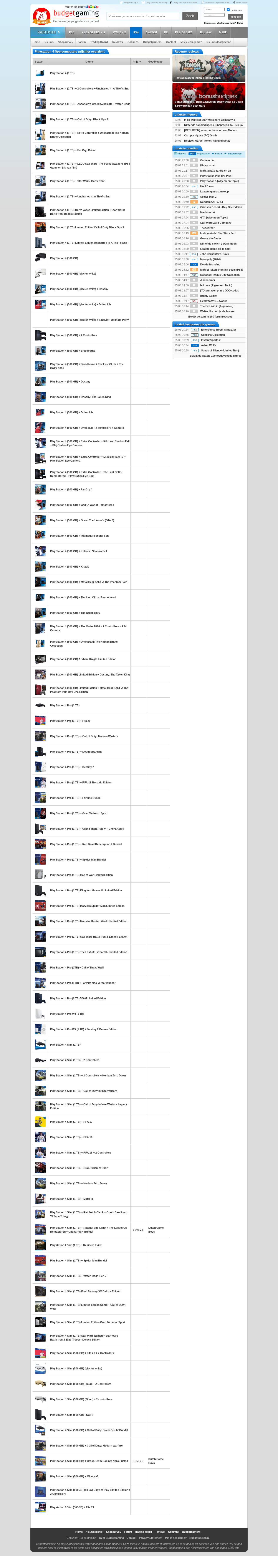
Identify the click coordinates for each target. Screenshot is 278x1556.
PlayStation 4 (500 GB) (64, 258)
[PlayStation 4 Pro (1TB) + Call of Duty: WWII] (40, 967)
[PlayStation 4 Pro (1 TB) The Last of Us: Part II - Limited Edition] (40, 952)
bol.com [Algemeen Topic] (216, 285)
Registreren (210, 23)
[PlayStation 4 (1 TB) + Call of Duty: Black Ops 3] (40, 119)
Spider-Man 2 (204, 196)
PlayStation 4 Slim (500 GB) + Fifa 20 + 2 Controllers (82, 1353)
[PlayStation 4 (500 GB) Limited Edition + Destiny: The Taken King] (40, 674)
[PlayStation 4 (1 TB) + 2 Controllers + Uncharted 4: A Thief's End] (40, 88)
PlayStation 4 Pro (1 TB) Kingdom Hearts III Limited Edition (86, 890)
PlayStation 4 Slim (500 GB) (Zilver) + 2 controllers (81, 1399)
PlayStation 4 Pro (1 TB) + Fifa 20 (70, 720)
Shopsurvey (65, 42)
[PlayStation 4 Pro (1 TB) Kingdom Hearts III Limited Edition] (40, 890)
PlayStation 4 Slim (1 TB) (65, 1044)
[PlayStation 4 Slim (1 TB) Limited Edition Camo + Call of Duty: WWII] (40, 1306)
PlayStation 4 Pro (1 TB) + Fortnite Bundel (75, 798)
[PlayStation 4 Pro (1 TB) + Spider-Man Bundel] (40, 859)
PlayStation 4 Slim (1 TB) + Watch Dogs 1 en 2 (78, 1276)
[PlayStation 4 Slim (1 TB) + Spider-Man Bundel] (40, 1260)
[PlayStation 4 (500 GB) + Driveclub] (40, 412)
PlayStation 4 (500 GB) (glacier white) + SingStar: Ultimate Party (89, 319)
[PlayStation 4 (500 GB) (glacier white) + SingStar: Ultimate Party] (40, 319)
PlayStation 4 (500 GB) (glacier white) (73, 273)
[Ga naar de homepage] (65, 16)
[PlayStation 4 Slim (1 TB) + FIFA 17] (40, 1121)
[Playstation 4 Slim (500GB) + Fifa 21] (40, 1507)
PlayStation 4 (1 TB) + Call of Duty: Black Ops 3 (79, 119)
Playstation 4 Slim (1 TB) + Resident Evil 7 (76, 1245)
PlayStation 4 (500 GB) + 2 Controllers (73, 335)
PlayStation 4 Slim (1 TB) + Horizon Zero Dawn (78, 1183)
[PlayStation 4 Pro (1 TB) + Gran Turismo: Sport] (40, 813)
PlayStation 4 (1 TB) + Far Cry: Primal (73, 150)
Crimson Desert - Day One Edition (217, 207)
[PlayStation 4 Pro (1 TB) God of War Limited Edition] (40, 874)
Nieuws (49, 42)
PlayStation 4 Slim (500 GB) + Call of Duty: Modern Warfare (86, 1445)
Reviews (117, 42)
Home (36, 42)
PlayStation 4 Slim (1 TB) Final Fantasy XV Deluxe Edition (85, 1291)
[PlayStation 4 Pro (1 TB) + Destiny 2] (40, 766)
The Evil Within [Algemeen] (216, 306)
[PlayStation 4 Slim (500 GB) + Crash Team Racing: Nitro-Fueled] (40, 1460)
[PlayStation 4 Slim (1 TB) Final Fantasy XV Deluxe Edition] (40, 1291)
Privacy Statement (150, 1537)
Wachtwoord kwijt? (226, 23)
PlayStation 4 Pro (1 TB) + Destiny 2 (72, 767)
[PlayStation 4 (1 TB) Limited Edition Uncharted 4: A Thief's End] (40, 242)
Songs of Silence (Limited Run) (220, 350)
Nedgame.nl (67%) (211, 202)
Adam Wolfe (208, 345)
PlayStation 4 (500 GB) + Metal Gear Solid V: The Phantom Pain (88, 582)
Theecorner (207, 228)
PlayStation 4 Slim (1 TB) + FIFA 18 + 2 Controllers (80, 1152)
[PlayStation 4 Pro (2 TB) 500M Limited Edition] (40, 998)
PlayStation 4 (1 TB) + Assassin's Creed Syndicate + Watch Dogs (90, 104)
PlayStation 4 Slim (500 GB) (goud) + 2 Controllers (80, 1384)
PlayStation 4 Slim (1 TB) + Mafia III (71, 1198)
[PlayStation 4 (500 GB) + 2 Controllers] (40, 335)
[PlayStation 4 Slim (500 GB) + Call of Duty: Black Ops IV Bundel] (40, 1430)
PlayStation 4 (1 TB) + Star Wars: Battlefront (77, 181)
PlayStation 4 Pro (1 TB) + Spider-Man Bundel (78, 859)
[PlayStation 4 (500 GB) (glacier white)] (40, 273)
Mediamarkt (207, 212)
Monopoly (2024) (206, 259)
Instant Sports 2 (211, 340)
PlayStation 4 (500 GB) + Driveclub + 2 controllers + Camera (87, 427)
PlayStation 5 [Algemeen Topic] (219, 181)
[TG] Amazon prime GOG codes (219, 290)
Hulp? (240, 23)
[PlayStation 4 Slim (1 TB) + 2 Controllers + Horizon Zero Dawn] (40, 1075)
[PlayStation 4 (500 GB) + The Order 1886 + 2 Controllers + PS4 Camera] (40, 628)
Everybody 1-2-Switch (209, 301)
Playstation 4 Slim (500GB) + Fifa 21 (72, 1507)
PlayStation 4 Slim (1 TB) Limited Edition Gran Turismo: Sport (87, 1322)
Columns (133, 42)
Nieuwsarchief (94, 1531)
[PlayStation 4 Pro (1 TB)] (40, 705)
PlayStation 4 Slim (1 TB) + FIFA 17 (71, 1121)
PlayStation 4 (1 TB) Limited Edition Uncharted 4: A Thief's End (88, 242)
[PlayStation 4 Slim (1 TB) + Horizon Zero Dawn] (40, 1183)
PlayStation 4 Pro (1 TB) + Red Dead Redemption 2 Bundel (86, 844)
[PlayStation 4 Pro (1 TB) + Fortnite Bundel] (40, 797)
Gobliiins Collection (213, 334)
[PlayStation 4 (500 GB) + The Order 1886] (40, 612)
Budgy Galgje (208, 295)
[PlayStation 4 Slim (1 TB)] (40, 1044)
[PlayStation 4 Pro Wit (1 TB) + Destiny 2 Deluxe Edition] (40, 1029)
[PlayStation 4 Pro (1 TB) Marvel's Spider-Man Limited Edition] (40, 905)
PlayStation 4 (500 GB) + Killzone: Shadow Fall (78, 551)
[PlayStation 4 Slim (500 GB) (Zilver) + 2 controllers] (40, 1399)
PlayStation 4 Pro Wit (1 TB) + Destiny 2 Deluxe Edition (83, 1029)
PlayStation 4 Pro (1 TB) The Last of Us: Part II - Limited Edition (88, 952)
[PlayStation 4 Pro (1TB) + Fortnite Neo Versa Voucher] (40, 982)
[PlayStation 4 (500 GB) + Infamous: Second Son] (40, 535)
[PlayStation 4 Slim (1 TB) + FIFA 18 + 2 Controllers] (40, 1152)
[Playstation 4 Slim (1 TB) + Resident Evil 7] (40, 1245)
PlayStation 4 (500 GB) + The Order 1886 (75, 612)
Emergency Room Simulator (218, 329)
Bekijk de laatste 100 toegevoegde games (216, 355)
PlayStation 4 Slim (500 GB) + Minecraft (74, 1476)
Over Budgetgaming (111, 1537)
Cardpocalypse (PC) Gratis (200, 135)
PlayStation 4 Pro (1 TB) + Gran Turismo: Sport (78, 813)
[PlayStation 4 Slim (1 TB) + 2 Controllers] (40, 1059)
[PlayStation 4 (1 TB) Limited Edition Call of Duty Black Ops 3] (40, 227)
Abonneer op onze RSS (217, 2)
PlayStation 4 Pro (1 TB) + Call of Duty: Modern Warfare (84, 736)
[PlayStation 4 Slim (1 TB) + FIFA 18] (40, 1137)
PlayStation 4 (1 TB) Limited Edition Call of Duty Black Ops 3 (87, 227)
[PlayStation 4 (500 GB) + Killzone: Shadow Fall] (40, 551)
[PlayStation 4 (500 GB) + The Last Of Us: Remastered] (40, 597)
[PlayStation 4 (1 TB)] (40, 73)
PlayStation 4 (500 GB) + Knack (69, 566)
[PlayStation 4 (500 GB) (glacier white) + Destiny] (40, 288)
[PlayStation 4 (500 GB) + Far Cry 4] (40, 489)
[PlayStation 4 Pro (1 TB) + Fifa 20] (40, 720)
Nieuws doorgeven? (219, 42)
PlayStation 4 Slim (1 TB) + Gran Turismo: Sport (79, 1168)
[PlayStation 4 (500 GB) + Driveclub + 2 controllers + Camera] (40, 427)
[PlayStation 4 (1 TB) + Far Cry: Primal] (40, 150)
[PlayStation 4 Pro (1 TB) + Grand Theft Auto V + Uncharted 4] (40, 828)
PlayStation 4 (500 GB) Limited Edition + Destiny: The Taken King (90, 674)
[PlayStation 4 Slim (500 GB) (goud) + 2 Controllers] (40, 1383)
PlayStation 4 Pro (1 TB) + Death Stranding (76, 751)
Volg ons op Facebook (185, 2)
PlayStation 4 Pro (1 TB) (64, 705)
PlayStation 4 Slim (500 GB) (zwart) (71, 1414)
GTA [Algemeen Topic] (214, 217)
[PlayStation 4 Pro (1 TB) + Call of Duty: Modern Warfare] (40, 736)
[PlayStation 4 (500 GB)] (40, 258)
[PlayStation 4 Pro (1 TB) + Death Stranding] (40, 751)
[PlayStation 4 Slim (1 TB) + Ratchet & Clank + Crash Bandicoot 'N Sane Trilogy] (40, 1214)
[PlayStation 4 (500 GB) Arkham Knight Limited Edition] (40, 659)
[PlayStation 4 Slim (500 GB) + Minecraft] (40, 1476)
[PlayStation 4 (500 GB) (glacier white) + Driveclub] (40, 304)
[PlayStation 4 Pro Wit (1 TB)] (40, 1013)
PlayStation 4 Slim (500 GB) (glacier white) (76, 1368)
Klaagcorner (208, 165)
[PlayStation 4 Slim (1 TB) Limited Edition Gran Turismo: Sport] (40, 1322)
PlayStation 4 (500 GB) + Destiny (70, 381)
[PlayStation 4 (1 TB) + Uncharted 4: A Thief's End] (40, 196)
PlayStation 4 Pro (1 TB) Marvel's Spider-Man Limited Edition (87, 905)
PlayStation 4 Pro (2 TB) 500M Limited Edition (78, 998)
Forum (82, 42)
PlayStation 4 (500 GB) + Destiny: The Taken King (80, 397)
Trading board (143, 1531)
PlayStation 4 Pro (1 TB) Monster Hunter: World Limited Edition (88, 921)
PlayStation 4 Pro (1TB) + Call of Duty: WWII (77, 967)
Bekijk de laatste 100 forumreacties (210, 316)
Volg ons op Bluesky (156, 2)
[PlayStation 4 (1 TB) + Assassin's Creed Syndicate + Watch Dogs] (40, 103)
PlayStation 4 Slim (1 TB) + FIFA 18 (71, 1137)
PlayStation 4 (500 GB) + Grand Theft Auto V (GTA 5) (82, 520)
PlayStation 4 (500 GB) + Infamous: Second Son (79, 535)
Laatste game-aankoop (214, 191)
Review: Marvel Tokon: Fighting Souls (207, 140)
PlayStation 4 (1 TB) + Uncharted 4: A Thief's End (80, 196)
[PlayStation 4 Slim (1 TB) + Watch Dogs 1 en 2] (40, 1275)
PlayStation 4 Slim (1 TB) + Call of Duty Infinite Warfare (83, 1091)
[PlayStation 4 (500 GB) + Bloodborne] (40, 350)
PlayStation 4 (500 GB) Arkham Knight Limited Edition (83, 659)
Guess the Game (210, 238)
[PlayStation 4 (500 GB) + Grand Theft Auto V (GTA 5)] (40, 520)
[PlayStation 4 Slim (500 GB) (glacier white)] (40, 1368)
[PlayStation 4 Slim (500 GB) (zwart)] (40, 1414)
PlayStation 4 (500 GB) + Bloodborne (72, 350)
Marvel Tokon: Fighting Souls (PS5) (221, 269)
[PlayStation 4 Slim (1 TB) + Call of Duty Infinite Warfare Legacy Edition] (40, 1106)
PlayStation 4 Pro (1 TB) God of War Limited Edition (81, 875)
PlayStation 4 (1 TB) (62, 73)
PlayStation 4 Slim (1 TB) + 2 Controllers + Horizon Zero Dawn (88, 1075)
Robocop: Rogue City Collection (216, 274)
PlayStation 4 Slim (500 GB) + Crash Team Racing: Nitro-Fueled (89, 1461)
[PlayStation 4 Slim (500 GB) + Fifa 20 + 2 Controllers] (40, 1352)
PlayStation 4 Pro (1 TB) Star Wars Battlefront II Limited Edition (88, 936)
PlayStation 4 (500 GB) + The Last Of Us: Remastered (83, 597)
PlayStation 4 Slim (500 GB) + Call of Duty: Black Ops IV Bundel (89, 1430)
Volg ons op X (131, 2)
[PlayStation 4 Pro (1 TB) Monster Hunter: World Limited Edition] (40, 921)
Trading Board (99, 42)
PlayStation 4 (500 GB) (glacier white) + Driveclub (80, 304)
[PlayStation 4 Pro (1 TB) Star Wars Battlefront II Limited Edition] (40, 936)
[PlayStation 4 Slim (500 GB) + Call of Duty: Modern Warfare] (40, 1445)
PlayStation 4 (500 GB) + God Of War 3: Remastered (82, 505)
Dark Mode (242, 2)
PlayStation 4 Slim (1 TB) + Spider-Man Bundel (78, 1260)
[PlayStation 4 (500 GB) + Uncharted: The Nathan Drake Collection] (40, 643)
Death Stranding (206, 264)
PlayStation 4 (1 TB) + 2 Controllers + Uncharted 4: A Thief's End (89, 88)
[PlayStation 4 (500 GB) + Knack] (40, 566)
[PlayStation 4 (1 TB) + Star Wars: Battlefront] (40, 180)
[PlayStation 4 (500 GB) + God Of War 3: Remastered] (40, 504)
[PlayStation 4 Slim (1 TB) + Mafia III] (40, 1198)
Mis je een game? (191, 42)
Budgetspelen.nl (199, 1537)
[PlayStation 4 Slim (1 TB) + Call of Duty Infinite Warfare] (40, 1090)
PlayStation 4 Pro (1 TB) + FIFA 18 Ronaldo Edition (80, 782)
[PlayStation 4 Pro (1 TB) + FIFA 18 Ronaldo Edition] (40, 782)
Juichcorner (207, 280)
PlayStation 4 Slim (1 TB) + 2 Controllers (74, 1060)
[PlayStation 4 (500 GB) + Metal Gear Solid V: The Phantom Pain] (40, 581)
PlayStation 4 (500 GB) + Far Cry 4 (71, 489)
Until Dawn (202, 186)
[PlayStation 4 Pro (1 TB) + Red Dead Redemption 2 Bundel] (40, 844)
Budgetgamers (152, 42)
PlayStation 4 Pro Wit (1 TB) (67, 1013)
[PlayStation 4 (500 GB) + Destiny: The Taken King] (40, 396)
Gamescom (207, 160)
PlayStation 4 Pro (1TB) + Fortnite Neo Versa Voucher (83, 983)
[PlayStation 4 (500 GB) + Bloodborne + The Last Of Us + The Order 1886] (40, 366)
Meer (223, 32)
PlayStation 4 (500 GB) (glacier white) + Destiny (79, 289)
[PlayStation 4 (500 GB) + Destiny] (40, 381)
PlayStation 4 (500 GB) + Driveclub (71, 412)
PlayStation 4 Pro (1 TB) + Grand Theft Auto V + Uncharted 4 (87, 828)
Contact (171, 42)
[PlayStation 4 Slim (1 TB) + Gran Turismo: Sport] (40, 1167)
